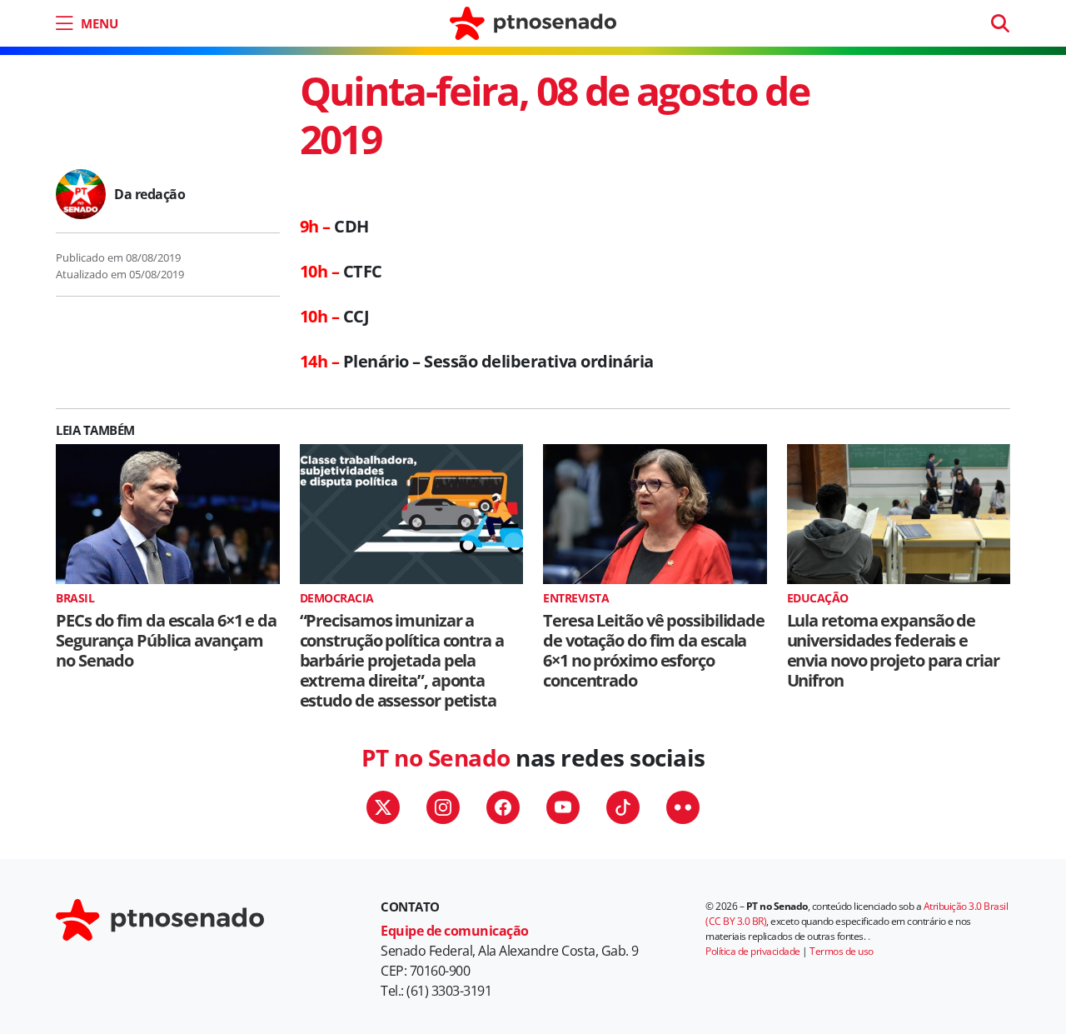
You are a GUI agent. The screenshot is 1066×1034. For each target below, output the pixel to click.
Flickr (683, 807)
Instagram (443, 807)
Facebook (503, 807)
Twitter (383, 807)
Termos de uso (841, 951)
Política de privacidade (752, 951)
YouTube (563, 807)
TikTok (623, 807)
